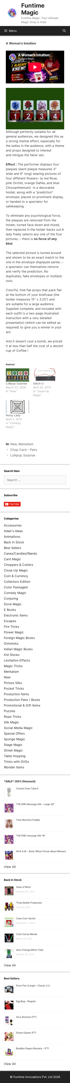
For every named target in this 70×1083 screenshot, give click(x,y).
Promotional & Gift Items (22, 705)
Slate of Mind (23, 887)
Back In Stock (14, 542)
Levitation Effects (17, 660)
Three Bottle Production (29, 902)
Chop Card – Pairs (23, 450)
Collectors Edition (17, 581)
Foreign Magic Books (19, 638)
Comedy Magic (15, 593)
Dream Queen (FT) (26, 1032)
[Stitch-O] (44, 375)
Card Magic (12, 559)
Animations (12, 536)
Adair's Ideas (13, 531)
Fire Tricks (11, 627)
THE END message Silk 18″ (30, 835)
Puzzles (9, 711)
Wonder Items (14, 767)
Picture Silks (13, 683)
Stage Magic (13, 745)
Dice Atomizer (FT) (26, 1016)
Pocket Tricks (14, 688)
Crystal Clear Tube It (27, 788)
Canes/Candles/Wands (20, 553)
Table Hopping (14, 756)
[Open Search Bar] (64, 31)
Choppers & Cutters (18, 565)
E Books (10, 610)
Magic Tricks (13, 666)
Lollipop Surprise (16, 383)
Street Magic (13, 750)
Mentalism (25, 444)
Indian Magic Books (18, 649)
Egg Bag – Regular (26, 1001)
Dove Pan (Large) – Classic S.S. (33, 985)
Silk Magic (11, 722)
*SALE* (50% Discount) (20, 781)
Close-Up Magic (16, 570)
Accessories (13, 525)
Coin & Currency (16, 576)
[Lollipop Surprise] (17, 375)
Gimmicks (11, 643)
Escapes (10, 621)
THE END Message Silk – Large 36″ (35, 804)
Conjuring (11, 598)
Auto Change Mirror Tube (29, 949)
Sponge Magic (14, 739)
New (13, 444)
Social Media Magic (18, 728)
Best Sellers (12, 548)
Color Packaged (16, 587)
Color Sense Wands (26, 934)
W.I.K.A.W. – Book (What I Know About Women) (41, 851)
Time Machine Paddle (28, 819)
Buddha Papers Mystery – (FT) (32, 1048)
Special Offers (14, 733)
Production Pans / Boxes (22, 700)
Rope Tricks (12, 717)
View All (10, 867)
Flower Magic (14, 632)
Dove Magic (13, 604)
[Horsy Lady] (17, 406)
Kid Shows (11, 655)
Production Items (16, 694)
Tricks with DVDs (16, 762)
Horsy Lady (13, 415)
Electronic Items (16, 615)
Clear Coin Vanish (25, 918)
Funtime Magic (33, 9)
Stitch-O (38, 383)
